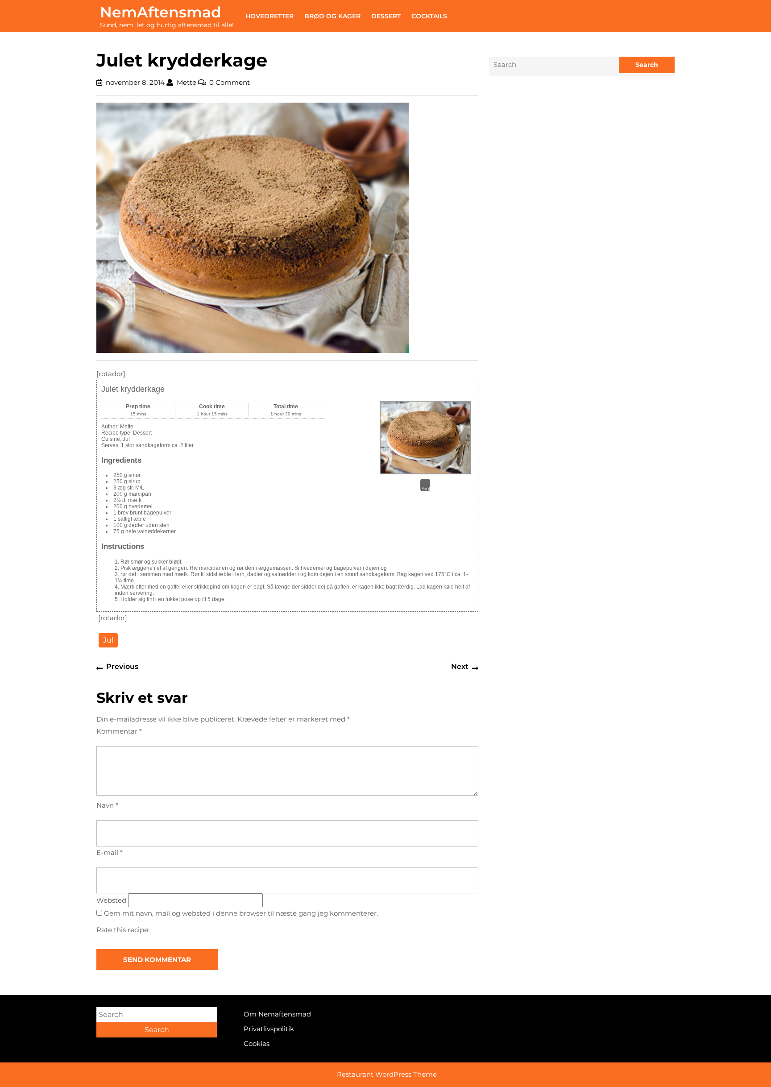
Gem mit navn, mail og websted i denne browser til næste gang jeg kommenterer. (241, 913)
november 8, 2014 (135, 82)
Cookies (256, 1043)
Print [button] (425, 488)
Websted (111, 900)
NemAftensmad (160, 12)
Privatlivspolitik (269, 1029)
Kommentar (119, 731)
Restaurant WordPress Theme (387, 1074)
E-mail (109, 852)
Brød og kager (332, 16)
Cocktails (429, 16)
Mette (186, 82)
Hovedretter (269, 16)
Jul (108, 640)
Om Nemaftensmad (277, 1014)
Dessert (386, 16)
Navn (107, 805)
